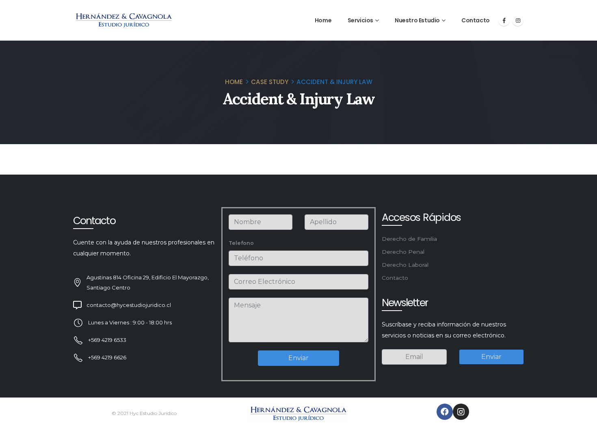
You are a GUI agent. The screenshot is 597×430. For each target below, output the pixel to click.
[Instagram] (517, 20)
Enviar (298, 358)
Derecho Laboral (405, 264)
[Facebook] (504, 20)
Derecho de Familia (409, 239)
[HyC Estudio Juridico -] (124, 20)
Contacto (475, 20)
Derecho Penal (403, 251)
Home (323, 20)
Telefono (241, 243)
